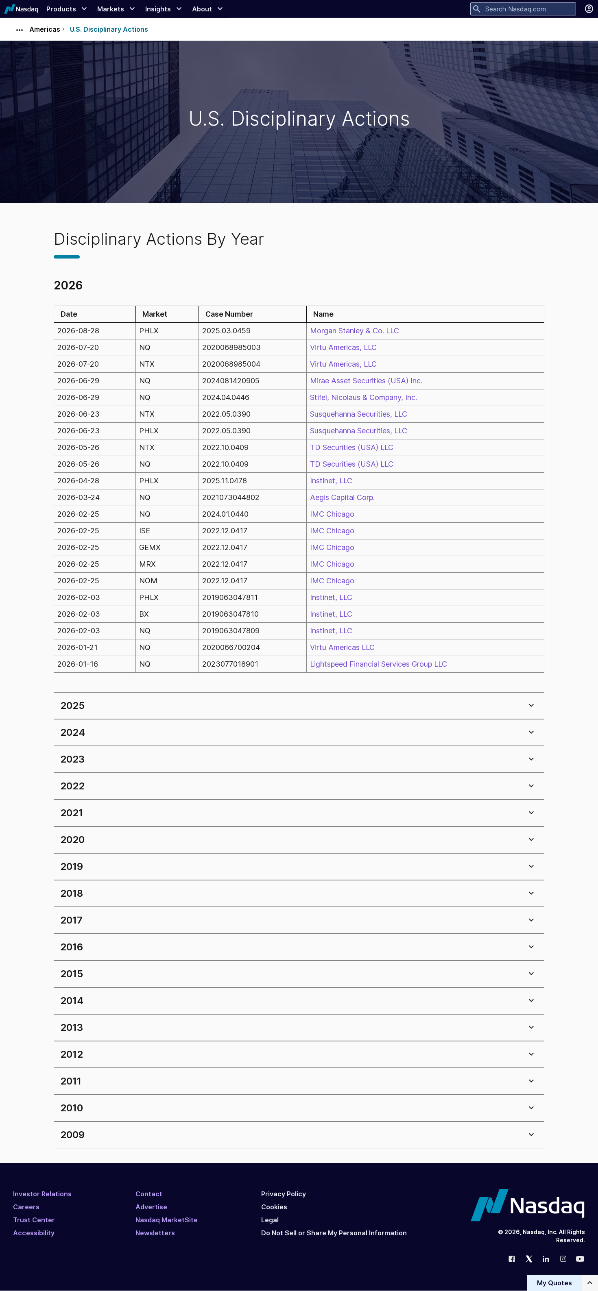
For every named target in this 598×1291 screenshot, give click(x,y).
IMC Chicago (332, 514)
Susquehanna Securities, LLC (358, 414)
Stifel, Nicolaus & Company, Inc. (363, 397)
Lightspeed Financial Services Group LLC (378, 664)
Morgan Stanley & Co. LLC (354, 330)
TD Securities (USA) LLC (351, 447)
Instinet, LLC (331, 480)
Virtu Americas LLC (342, 647)
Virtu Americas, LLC (343, 347)
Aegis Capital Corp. (342, 497)
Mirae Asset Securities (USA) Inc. (366, 380)
